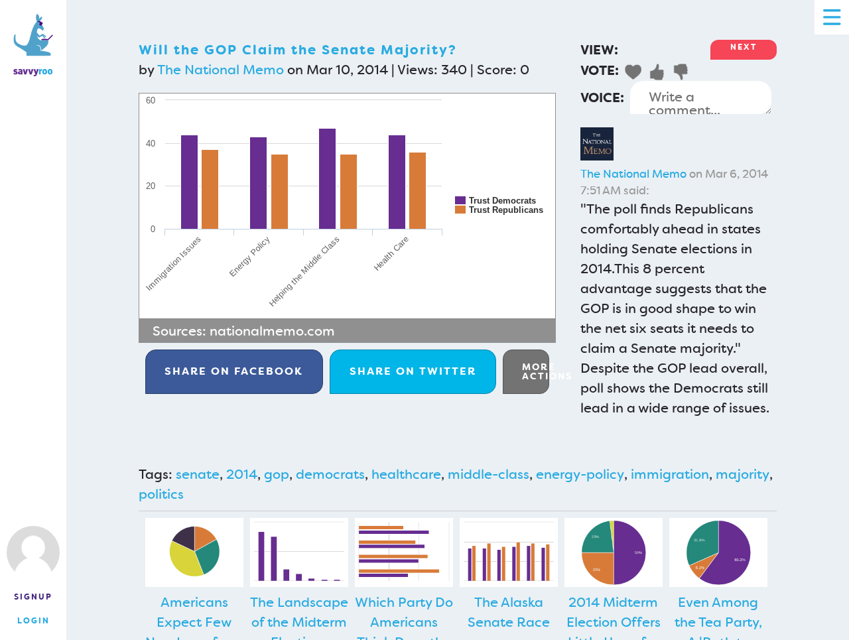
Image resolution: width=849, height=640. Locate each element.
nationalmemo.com (272, 331)
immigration (670, 474)
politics (161, 494)
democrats (330, 474)
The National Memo (220, 69)
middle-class (488, 474)
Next (743, 47)
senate (198, 474)
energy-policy (580, 474)
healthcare (406, 474)
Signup (33, 597)
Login (33, 620)
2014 (241, 474)
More (535, 371)
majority (742, 474)
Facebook (233, 371)
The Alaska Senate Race (509, 612)
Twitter (413, 371)
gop (276, 474)
